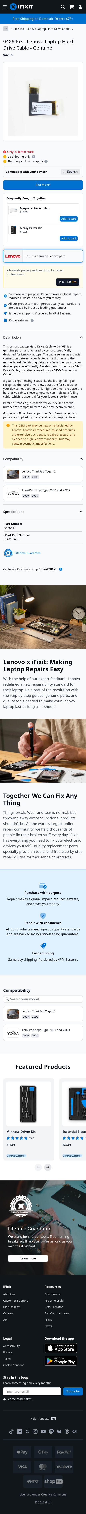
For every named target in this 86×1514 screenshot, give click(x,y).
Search (72, 171)
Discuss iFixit (11, 1307)
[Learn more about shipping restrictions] (33, 156)
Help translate (39, 1418)
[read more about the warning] (60, 569)
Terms (7, 1359)
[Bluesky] (59, 1431)
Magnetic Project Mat (34, 208)
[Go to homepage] (23, 6)
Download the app (59, 1338)
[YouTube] (43, 1431)
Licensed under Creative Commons (43, 1494)
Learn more (28, 1258)
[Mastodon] (51, 1431)
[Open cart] (72, 7)
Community (52, 1294)
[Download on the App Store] (61, 1348)
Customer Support (15, 1300)
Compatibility (13, 459)
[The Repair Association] (74, 1431)
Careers (8, 1313)
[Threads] (66, 1431)
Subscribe (73, 1391)
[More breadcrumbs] (5, 28)
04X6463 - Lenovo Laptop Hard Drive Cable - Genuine (42, 29)
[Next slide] (47, 1167)
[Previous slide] (38, 1167)
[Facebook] (19, 1431)
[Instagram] (35, 1431)
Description (12, 337)
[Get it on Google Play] (61, 1361)
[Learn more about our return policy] (32, 320)
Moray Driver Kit (31, 228)
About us (9, 1294)
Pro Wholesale (54, 1300)
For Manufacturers (57, 1313)
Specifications (13, 512)
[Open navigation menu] (5, 7)
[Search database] (63, 7)
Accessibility (11, 1346)
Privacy (8, 1352)
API (5, 1320)
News (48, 1326)
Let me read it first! (19, 1399)
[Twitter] (27, 1431)
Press (48, 1320)
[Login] (80, 7)
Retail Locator (54, 1307)
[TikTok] (11, 1431)
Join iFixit (67, 282)
